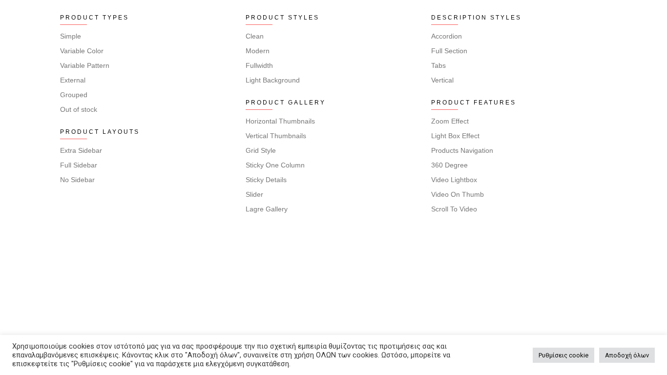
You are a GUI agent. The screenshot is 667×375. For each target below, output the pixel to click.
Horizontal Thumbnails (280, 121)
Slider (254, 194)
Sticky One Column (275, 165)
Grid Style (261, 150)
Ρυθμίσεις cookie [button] (563, 355)
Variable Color (82, 51)
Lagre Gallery (267, 209)
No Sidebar (77, 180)
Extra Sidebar (81, 150)
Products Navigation (462, 150)
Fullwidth (259, 65)
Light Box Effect (455, 136)
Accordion (446, 36)
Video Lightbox (454, 180)
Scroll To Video (454, 209)
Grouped (73, 95)
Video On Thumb (457, 194)
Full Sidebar (78, 165)
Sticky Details (266, 180)
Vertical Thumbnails (276, 136)
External (72, 80)
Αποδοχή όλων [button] (627, 355)
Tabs (438, 65)
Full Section (449, 51)
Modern (258, 51)
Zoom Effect (450, 121)
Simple (70, 36)
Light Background (273, 80)
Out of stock (78, 109)
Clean (255, 36)
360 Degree (449, 165)
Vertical (442, 80)
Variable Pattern (84, 65)
